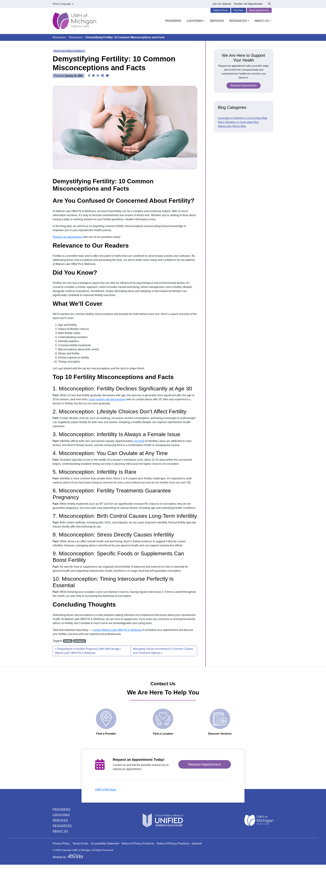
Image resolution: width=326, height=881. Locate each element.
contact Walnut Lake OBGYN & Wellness (117, 629)
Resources (59, 37)
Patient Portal (220, 10)
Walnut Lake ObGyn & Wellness (69, 51)
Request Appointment (244, 85)
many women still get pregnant (107, 399)
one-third (138, 441)
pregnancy (79, 641)
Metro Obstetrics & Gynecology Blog (238, 122)
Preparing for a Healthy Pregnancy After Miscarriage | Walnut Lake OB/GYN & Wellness (88, 650)
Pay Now (238, 10)
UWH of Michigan (105, 789)
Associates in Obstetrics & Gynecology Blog (242, 117)
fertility (67, 641)
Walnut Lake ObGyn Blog (232, 126)
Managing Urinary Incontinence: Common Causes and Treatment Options (163, 650)
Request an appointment (67, 237)
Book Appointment (259, 10)
